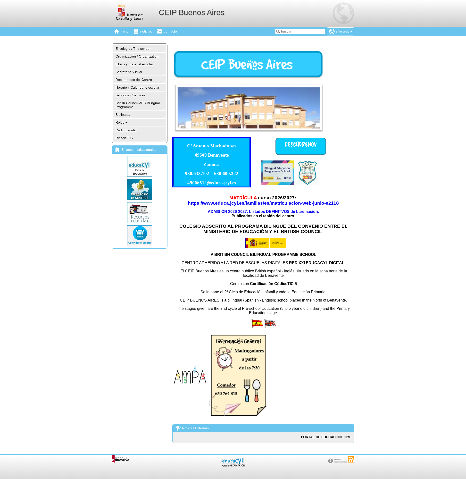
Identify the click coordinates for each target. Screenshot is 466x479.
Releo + (121, 122)
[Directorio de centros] (139, 189)
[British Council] (277, 184)
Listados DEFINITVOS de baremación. (284, 212)
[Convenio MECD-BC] (265, 246)
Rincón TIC (124, 138)
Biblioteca (123, 115)
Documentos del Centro (134, 80)
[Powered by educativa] (120, 459)
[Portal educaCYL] (139, 166)
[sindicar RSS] (351, 459)
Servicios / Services (130, 95)
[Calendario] (139, 235)
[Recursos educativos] (139, 212)
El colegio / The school (133, 48)
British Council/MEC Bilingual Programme (138, 105)
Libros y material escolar (134, 64)
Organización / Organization (137, 56)
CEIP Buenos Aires (192, 12)
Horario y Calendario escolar (137, 87)
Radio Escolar (126, 130)
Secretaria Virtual (129, 72)
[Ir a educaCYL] (233, 465)
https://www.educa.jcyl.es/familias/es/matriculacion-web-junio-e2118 (263, 203)
